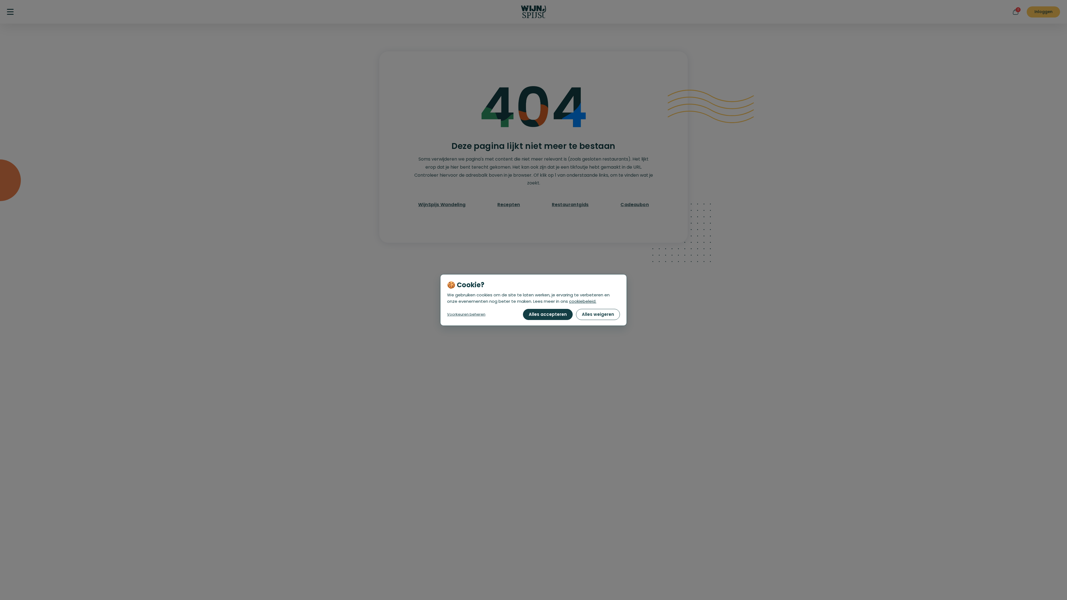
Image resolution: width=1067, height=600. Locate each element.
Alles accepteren (548, 314)
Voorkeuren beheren (466, 314)
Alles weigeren (598, 314)
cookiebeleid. (582, 301)
